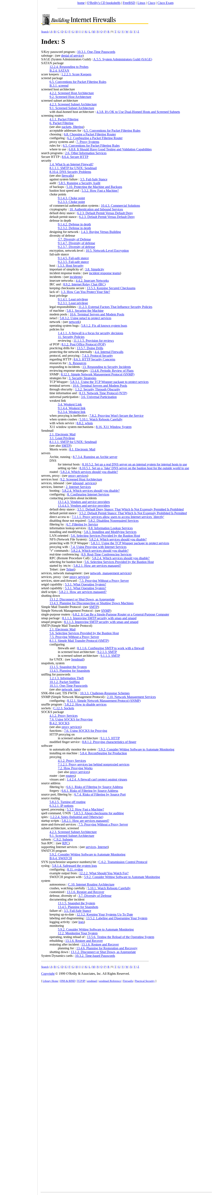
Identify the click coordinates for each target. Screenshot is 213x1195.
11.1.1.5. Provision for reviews (93, 340)
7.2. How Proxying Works (75, 768)
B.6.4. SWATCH (61, 858)
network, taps (70, 689)
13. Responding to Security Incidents (106, 367)
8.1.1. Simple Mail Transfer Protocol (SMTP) (79, 640)
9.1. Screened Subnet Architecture (72, 108)
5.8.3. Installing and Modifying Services (110, 532)
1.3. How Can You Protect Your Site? (85, 292)
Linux (141, 3)
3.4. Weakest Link (70, 404)
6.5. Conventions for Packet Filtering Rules (78, 82)
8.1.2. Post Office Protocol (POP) (84, 344)
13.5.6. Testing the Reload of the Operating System (120, 937)
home (81, 3)
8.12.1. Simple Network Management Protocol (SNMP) (97, 374)
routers (70, 775)
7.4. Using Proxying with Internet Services (98, 547)
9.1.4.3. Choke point (71, 198)
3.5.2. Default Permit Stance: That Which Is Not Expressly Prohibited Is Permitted (133, 513)
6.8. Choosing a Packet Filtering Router (90, 134)
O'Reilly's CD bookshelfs (103, 3)
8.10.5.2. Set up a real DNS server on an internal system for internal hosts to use (134, 464)
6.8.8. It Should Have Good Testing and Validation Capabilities (110, 149)
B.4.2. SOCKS (59, 723)
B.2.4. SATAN (59, 70)
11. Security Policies (71, 337)
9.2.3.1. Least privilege (73, 303)
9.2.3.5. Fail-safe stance (73, 262)
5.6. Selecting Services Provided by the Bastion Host (105, 535)
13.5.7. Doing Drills (90, 348)
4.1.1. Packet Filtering (64, 119)
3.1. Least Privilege (62, 438)
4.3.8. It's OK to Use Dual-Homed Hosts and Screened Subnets (138, 112)
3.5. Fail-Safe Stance (93, 179)
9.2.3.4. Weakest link (71, 412)
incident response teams (104, 273)
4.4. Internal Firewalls (109, 352)
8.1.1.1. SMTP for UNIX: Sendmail (73, 168)
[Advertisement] (18, 596)
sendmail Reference (110, 980)
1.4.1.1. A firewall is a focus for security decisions (90, 333)
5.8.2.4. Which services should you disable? (89, 472)
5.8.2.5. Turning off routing (67, 802)
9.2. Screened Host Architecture (70, 97)
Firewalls (128, 980)
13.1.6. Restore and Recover (85, 892)
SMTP (66, 445)
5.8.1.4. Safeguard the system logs (74, 865)
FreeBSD (129, 3)
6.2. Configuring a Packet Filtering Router (95, 138)
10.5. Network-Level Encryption (107, 250)
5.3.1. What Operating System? (85, 584)
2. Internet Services (78, 487)
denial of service (72, 55)
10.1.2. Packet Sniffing (65, 682)
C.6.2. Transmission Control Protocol (122, 862)
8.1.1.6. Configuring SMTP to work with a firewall (110, 648)
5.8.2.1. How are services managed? (97, 565)
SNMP (105, 610)
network (74, 322)
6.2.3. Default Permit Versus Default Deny (105, 213)
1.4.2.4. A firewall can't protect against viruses (97, 779)
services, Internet (97, 847)
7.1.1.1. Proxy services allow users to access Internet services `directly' (118, 517)
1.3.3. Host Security (70, 265)
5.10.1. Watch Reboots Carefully (101, 419)
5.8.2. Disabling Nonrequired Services (113, 520)
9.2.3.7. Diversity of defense (76, 247)
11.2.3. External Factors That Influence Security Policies (115, 307)
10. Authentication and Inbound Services (96, 209)
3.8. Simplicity (94, 269)
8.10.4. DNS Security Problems (70, 172)
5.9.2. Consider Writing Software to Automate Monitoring (136, 749)
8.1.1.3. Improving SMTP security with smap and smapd (99, 618)
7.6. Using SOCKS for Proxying (71, 719)
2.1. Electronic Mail (63, 434)
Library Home (50, 980)
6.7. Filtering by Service (82, 524)
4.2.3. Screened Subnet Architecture (73, 104)
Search (45, 31)
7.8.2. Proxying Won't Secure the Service (116, 415)
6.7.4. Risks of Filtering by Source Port (100, 794)
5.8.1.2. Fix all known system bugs (104, 325)
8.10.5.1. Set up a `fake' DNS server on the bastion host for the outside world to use (134, 468)
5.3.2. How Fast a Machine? (100, 190)
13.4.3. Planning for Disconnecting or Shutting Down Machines (92, 603)
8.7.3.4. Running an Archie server (95, 457)
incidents (75, 277)
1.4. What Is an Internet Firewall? (71, 164)
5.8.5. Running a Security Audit (79, 183)
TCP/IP (81, 980)
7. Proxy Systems (87, 142)
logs (81, 922)
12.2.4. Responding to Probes (69, 67)
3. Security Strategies (82, 378)
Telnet (70, 569)
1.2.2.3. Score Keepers (76, 74)
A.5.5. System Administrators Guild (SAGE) (122, 59)
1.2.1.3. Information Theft (67, 678)
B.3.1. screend (59, 85)
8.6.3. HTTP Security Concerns (94, 359)
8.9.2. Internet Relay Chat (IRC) (84, 284)
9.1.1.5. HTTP (110, 738)
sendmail (92, 980)
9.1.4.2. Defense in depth (74, 224)
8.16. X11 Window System (113, 427)
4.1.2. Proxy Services (64, 715)
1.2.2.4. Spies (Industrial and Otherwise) (76, 817)
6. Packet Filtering (61, 123)
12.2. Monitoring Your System (78, 933)
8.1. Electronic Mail (82, 449)
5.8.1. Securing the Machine (85, 310)
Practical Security (145, 980)
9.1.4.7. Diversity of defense (76, 243)
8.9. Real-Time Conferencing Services (106, 554)
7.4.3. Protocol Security (97, 355)
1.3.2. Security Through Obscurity (97, 389)
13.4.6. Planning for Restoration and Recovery (106, 948)
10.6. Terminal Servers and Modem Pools (97, 314)
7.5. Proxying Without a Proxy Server (104, 580)
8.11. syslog (75, 869)
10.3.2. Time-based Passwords (95, 955)
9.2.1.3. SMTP (107, 652)
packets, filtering (72, 127)
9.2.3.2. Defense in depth (74, 228)
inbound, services (84, 483)
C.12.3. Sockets (63, 708)
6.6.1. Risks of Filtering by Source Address (94, 787)
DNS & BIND (67, 980)
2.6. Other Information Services (85, 153)
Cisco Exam (165, 3)
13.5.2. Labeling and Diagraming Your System (116, 918)
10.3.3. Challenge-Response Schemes (105, 693)
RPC (65, 843)
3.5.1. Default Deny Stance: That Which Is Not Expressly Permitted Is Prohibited (130, 509)
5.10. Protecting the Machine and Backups (94, 187)
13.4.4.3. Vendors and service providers (84, 505)
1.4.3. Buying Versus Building (101, 232)
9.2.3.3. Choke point (71, 202)
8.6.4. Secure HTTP (75, 157)
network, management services (110, 573)
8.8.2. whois (85, 423)
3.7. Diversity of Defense (74, 239)
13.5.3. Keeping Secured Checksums (111, 288)
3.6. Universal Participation (99, 397)
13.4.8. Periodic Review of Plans (112, 370)
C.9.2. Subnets (63, 839)
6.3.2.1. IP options (61, 805)
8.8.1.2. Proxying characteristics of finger (109, 742)
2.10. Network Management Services (131, 697)
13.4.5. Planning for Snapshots (70, 670)
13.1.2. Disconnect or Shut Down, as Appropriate (82, 599)
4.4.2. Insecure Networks (92, 280)
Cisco (151, 3)
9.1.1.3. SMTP (110, 655)
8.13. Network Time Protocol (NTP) (103, 393)
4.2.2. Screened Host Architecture (72, 93)
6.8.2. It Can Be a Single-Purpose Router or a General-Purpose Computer (121, 614)
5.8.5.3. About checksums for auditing (99, 813)
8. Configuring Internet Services (88, 494)
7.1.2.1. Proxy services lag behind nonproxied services (93, 764)
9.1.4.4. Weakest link (71, 408)
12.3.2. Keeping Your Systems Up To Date (105, 914)
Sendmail (77, 659)
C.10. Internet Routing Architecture (91, 884)
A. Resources (77, 363)
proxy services (77, 475)
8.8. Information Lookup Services (110, 528)
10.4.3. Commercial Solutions (120, 205)
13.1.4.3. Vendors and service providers (84, 502)
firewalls (67, 175)
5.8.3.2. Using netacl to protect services (85, 318)
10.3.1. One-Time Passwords (96, 52)
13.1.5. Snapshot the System (68, 667)
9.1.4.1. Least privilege (73, 299)
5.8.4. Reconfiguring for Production (103, 753)
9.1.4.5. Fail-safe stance (73, 258)
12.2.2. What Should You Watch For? (104, 873)
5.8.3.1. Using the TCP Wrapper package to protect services (109, 382)
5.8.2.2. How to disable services (85, 704)
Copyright (47, 973)
